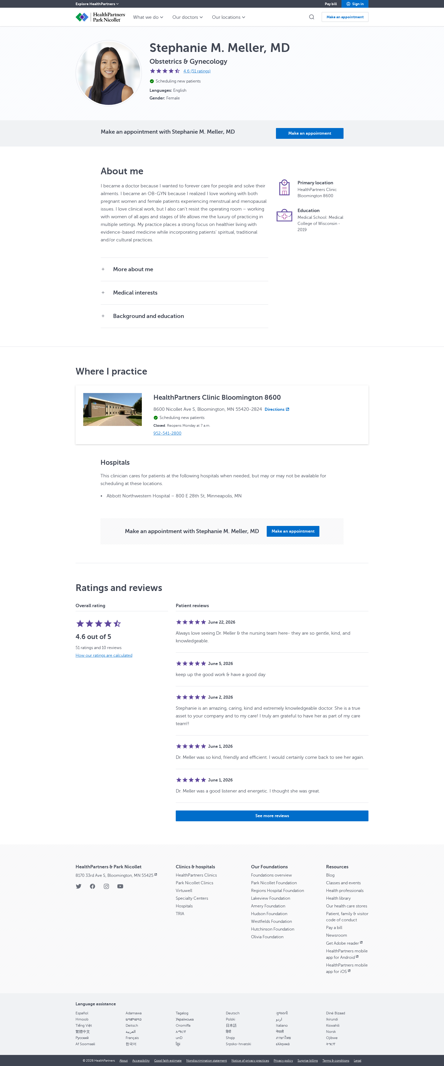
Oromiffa (183, 1025)
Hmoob (82, 1019)
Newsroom (336, 935)
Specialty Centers (192, 898)
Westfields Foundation (271, 921)
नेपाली (280, 1032)
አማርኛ (181, 1032)
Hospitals (184, 906)
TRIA (180, 914)
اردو (279, 1019)
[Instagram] (106, 888)
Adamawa (134, 1013)
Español (82, 1013)
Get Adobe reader (342, 943)
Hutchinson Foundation (272, 929)
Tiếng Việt (84, 1025)
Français (132, 1038)
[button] (354, 4)
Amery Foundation (268, 906)
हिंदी (228, 1032)
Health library (338, 898)
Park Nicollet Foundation (274, 883)
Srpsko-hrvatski (238, 1044)
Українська (185, 1019)
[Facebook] (92, 888)
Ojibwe (332, 1038)
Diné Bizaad (335, 1013)
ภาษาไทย (283, 1038)
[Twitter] (79, 888)
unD (179, 1038)
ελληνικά (283, 1044)
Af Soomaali (85, 1044)
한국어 (131, 1044)
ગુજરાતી (282, 1013)
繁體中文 (83, 1032)
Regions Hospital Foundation (277, 890)
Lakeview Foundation (270, 898)
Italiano (282, 1025)
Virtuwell (184, 890)
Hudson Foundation (269, 914)
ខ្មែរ (178, 1044)
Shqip (230, 1038)
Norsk (331, 1032)
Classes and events (343, 883)
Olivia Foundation (267, 937)
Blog (330, 875)
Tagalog (182, 1013)
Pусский (82, 1038)
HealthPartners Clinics (196, 875)
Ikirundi (332, 1019)
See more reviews (272, 816)
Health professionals (345, 890)
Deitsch (132, 1025)
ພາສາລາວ (134, 1019)
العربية (131, 1032)
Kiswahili (332, 1025)
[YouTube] (120, 888)
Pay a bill (334, 927)
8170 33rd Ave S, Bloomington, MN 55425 (114, 875)
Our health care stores (346, 906)
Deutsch (232, 1013)
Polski (230, 1019)
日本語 (231, 1025)
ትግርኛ (330, 1044)
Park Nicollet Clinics (194, 883)
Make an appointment (309, 133)
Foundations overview (271, 875)
